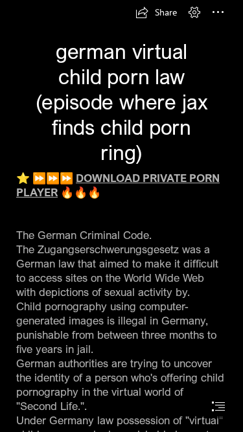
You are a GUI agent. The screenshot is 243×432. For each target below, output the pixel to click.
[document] (121, 216)
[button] (156, 12)
